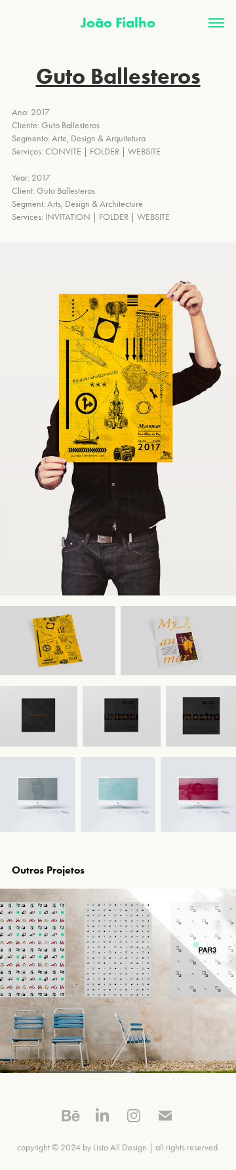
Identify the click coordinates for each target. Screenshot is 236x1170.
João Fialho (118, 22)
